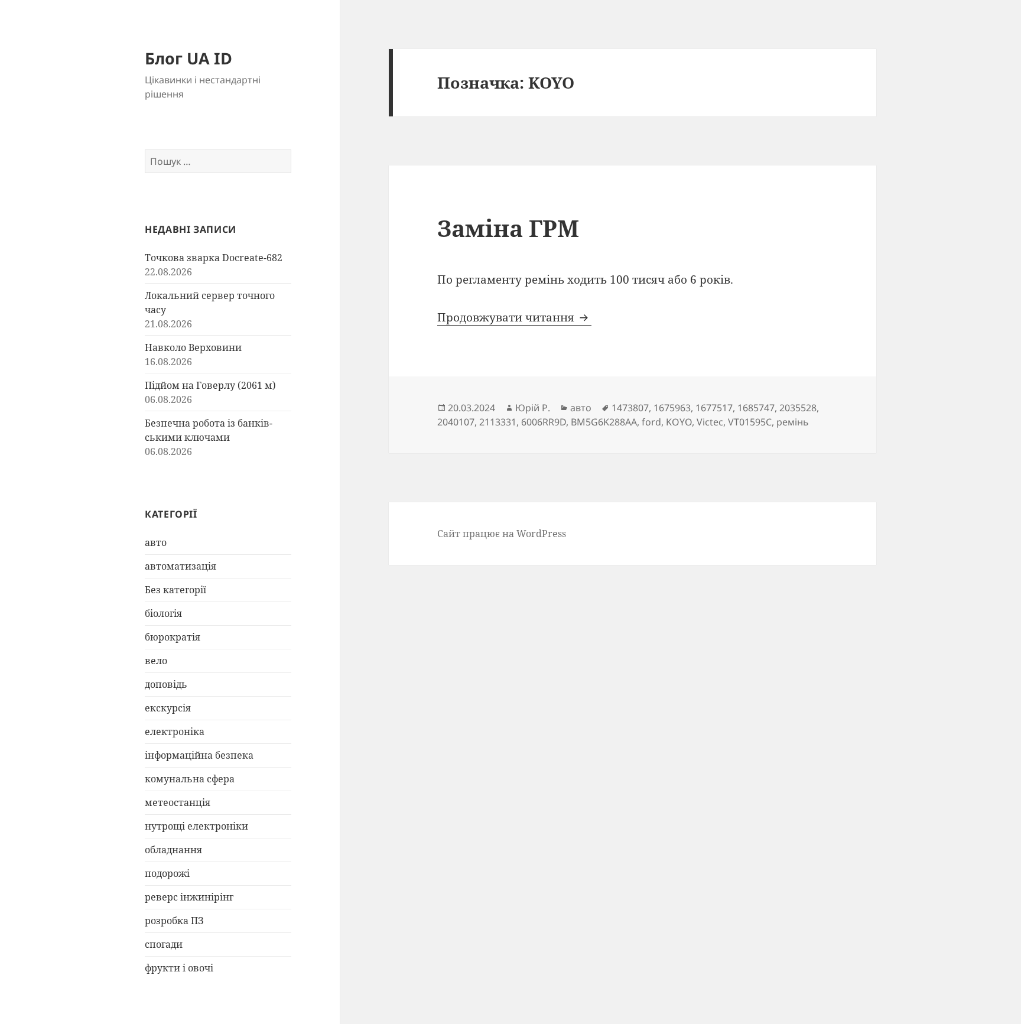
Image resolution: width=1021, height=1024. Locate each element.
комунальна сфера (190, 778)
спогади (164, 944)
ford (651, 421)
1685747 (756, 407)
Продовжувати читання (514, 317)
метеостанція (177, 802)
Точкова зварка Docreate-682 (213, 257)
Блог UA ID (188, 58)
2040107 (455, 421)
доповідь (166, 684)
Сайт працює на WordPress (501, 533)
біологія (163, 613)
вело (156, 660)
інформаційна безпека (199, 755)
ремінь (792, 421)
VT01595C (750, 421)
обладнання (173, 849)
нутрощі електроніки (196, 826)
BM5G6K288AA (604, 421)
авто (156, 542)
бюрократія (172, 636)
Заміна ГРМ (508, 227)
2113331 (497, 421)
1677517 (714, 407)
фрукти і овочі (179, 967)
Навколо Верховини (193, 347)
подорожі (167, 873)
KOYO (679, 421)
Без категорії (175, 589)
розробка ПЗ (174, 920)
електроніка (174, 731)
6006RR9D (543, 421)
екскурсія (168, 707)
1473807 (630, 407)
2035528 (798, 407)
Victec (710, 421)
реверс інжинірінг (189, 896)
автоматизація (180, 566)
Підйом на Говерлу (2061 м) (210, 385)
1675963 (672, 407)
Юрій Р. (532, 407)
